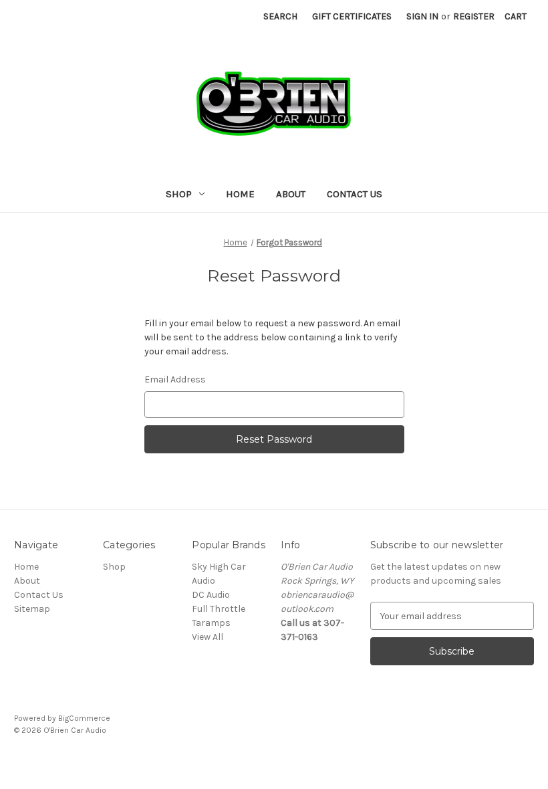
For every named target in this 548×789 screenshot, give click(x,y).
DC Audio (211, 594)
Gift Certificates (352, 16)
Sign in (422, 16)
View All (207, 637)
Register (474, 16)
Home (240, 194)
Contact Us (354, 194)
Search (280, 16)
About (290, 194)
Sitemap (32, 608)
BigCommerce (84, 718)
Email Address (175, 379)
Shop (179, 194)
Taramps (211, 623)
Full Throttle (218, 608)
